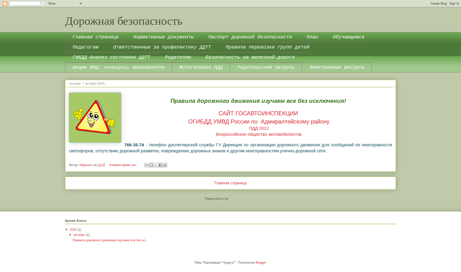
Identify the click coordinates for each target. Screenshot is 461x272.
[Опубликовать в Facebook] (160, 165)
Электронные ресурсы (336, 67)
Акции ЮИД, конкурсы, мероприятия (119, 67)
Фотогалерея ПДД (201, 67)
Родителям (178, 57)
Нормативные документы (163, 37)
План (312, 37)
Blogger (260, 262)
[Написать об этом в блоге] (151, 165)
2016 (74, 229)
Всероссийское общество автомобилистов (259, 134)
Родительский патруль (266, 67)
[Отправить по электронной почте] (146, 165)
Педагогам (85, 47)
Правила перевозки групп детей (267, 47)
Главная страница (96, 37)
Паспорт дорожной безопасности (250, 37)
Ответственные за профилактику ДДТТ (162, 47)
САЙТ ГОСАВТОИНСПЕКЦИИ (258, 113)
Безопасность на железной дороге (250, 57)
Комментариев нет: (123, 165)
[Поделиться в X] (155, 165)
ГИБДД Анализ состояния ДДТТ (111, 57)
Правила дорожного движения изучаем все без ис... (110, 240)
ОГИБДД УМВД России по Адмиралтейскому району (258, 121)
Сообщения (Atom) (243, 198)
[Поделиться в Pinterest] (165, 165)
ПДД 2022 (259, 128)
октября (80, 235)
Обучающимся (348, 37)
